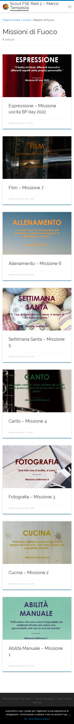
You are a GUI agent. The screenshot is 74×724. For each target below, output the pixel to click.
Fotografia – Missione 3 (32, 496)
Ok (25, 718)
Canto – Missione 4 (28, 421)
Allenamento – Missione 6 (35, 263)
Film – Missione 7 (26, 187)
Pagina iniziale (11, 20)
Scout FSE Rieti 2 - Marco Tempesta (34, 698)
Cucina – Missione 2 (29, 572)
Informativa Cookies (39, 718)
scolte (27, 20)
